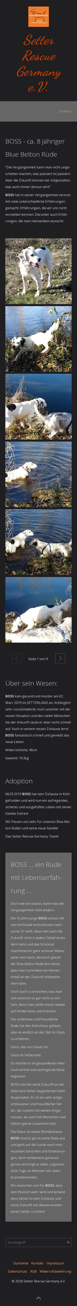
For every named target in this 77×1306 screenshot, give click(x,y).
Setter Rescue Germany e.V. (38, 63)
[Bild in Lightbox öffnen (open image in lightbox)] (38, 271)
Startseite (20, 1263)
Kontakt (37, 1263)
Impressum (55, 1263)
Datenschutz (17, 1271)
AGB (33, 1271)
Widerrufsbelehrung (55, 1271)
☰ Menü (66, 111)
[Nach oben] (39, 1296)
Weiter (60, 658)
